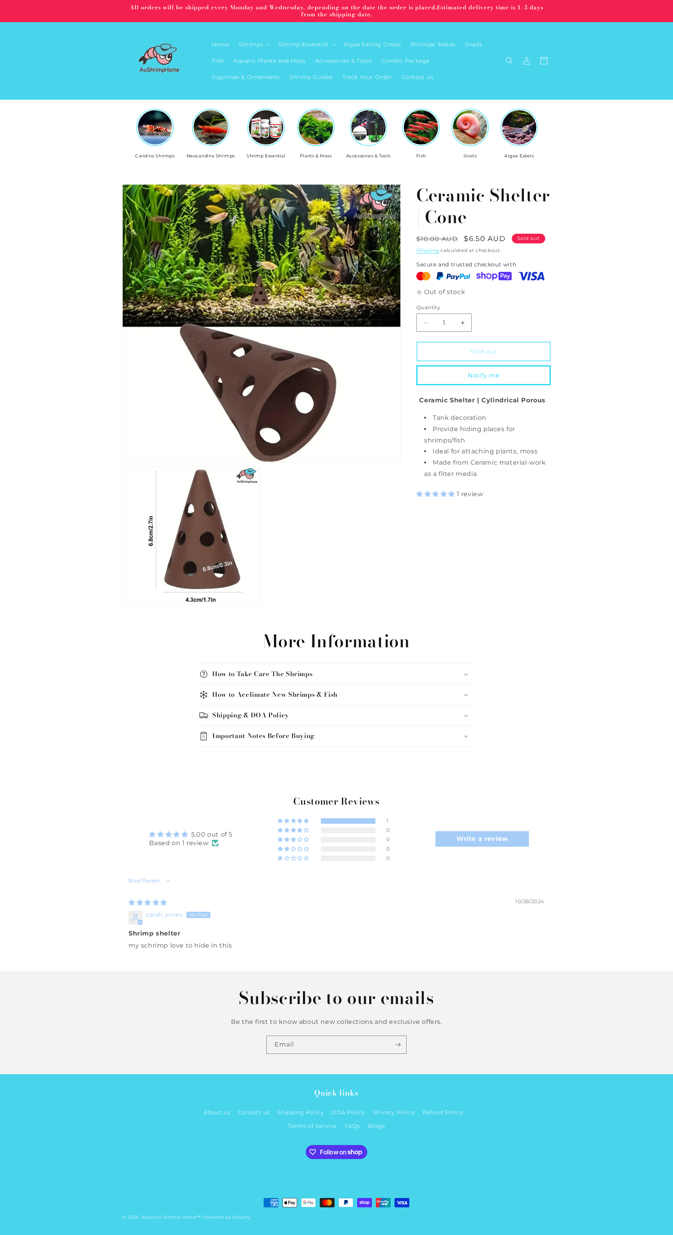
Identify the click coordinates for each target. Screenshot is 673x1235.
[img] (148, 902)
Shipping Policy (300, 1112)
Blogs (376, 1125)
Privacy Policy (394, 1112)
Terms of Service (312, 1125)
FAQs (352, 1125)
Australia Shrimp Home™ (171, 1217)
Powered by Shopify (226, 1217)
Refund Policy (443, 1112)
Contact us (254, 1112)
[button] (254, 44)
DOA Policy (348, 1112)
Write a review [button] (482, 838)
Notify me (484, 375)
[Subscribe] (397, 1045)
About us (217, 1112)
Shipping (427, 250)
